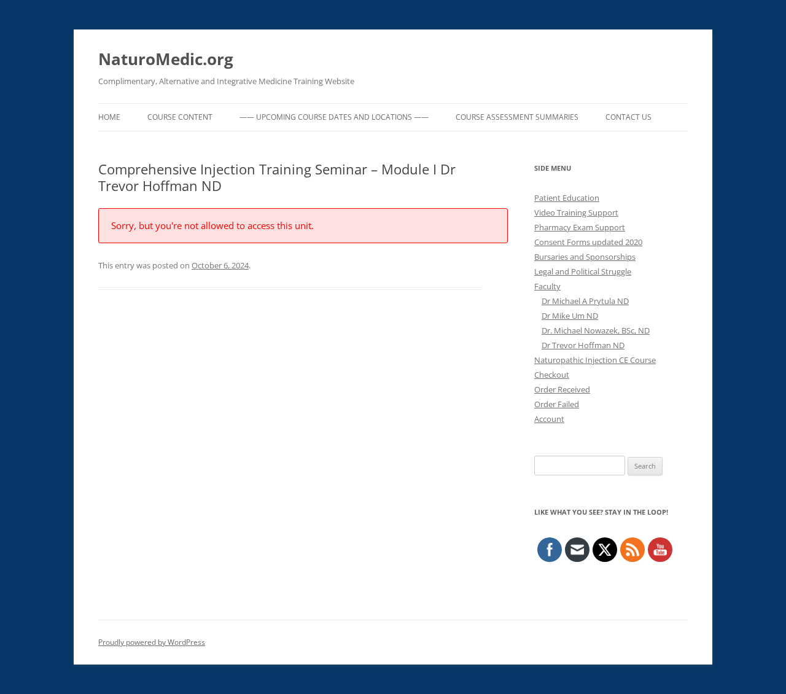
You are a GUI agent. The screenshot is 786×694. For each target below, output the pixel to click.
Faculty (547, 286)
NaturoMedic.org (165, 59)
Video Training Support (576, 212)
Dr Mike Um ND (570, 315)
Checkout (551, 374)
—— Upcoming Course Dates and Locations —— (334, 117)
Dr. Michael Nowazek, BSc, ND (596, 330)
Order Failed (556, 404)
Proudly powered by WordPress (151, 642)
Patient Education (566, 197)
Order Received (562, 389)
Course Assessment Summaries (517, 117)
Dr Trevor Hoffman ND (583, 345)
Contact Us (628, 117)
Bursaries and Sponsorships (585, 256)
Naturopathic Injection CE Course (595, 359)
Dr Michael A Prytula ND (585, 300)
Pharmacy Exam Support (579, 227)
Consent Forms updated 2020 (588, 242)
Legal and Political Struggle (582, 271)
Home (109, 117)
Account (549, 418)
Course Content (179, 117)
